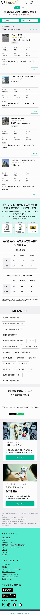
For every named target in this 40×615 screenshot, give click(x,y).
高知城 (30, 369)
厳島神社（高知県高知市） (11, 318)
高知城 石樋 (20, 369)
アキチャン (5, 552)
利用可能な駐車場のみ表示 (12, 29)
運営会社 (4, 550)
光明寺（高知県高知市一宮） (12, 375)
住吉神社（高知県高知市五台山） (13, 323)
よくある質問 (6, 564)
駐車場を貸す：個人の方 (9, 542)
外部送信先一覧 (6, 579)
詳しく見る (20, 457)
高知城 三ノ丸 (23, 363)
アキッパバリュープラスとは (10, 547)
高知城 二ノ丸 (7, 369)
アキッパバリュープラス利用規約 (12, 569)
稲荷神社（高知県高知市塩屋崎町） (14, 341)
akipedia (4, 555)
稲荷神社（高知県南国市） (23, 352)
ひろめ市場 (6, 352)
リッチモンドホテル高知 (10, 346)
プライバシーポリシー (8, 572)
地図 (23, 8)
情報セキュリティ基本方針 (10, 577)
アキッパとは (6, 538)
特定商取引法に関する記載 (10, 574)
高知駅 (32, 341)
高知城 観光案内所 (8, 363)
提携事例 (4, 540)
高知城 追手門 (7, 358)
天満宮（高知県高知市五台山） (12, 329)
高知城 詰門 (20, 358)
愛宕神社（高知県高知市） (11, 381)
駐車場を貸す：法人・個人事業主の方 (13, 545)
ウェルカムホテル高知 (30, 346)
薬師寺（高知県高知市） (10, 335)
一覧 (17, 8)
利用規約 (4, 567)
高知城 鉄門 (32, 358)
